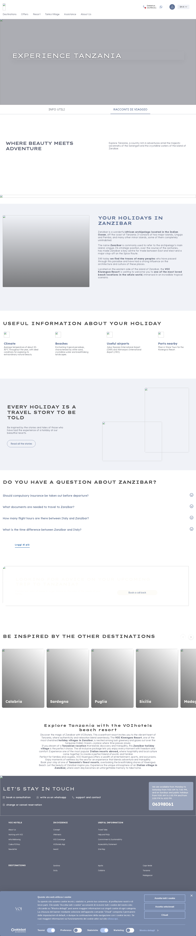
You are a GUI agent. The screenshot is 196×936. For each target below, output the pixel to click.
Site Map (101, 849)
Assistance (70, 14)
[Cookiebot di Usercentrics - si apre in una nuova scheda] (18, 930)
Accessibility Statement (107, 844)
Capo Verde (147, 865)
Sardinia (56, 865)
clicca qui (112, 918)
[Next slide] (191, 637)
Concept (56, 830)
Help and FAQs (104, 834)
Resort (36, 14)
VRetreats (57, 834)
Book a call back (137, 592)
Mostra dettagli (147, 930)
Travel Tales (102, 830)
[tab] (57, 109)
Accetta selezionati (164, 906)
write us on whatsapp (53, 797)
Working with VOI (15, 834)
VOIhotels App (59, 844)
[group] (98, 62)
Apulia (100, 865)
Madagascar (148, 875)
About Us (86, 14)
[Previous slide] (183, 637)
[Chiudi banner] (192, 896)
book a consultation (18, 797)
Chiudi (164, 915)
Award (55, 849)
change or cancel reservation (24, 804)
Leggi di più (22, 545)
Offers (24, 14)
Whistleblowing (14, 839)
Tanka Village (52, 14)
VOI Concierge (59, 839)
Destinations (10, 14)
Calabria (101, 870)
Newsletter (12, 849)
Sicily (55, 870)
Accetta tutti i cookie (165, 898)
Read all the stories (21, 443)
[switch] (78, 930)
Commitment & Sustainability (110, 839)
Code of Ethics (14, 844)
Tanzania (146, 870)
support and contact (88, 797)
